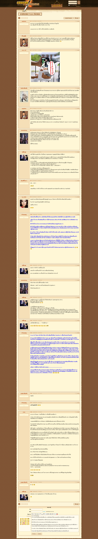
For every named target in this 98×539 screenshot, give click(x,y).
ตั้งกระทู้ (76, 18)
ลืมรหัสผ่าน (78, 6)
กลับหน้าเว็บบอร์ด (68, 18)
